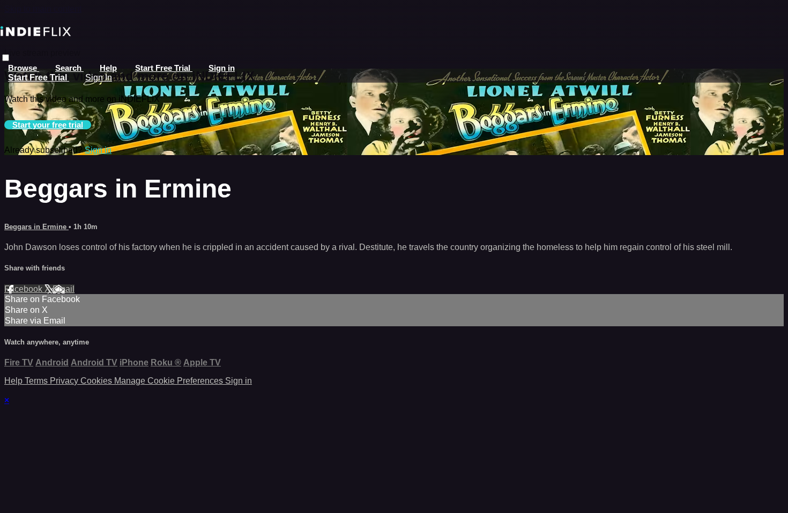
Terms (37, 380)
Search (69, 67)
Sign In (98, 77)
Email (64, 289)
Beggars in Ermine (36, 227)
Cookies (97, 380)
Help (108, 67)
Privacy (65, 380)
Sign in (222, 67)
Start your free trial (47, 124)
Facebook (24, 289)
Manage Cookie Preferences (169, 380)
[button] (5, 57)
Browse (23, 67)
